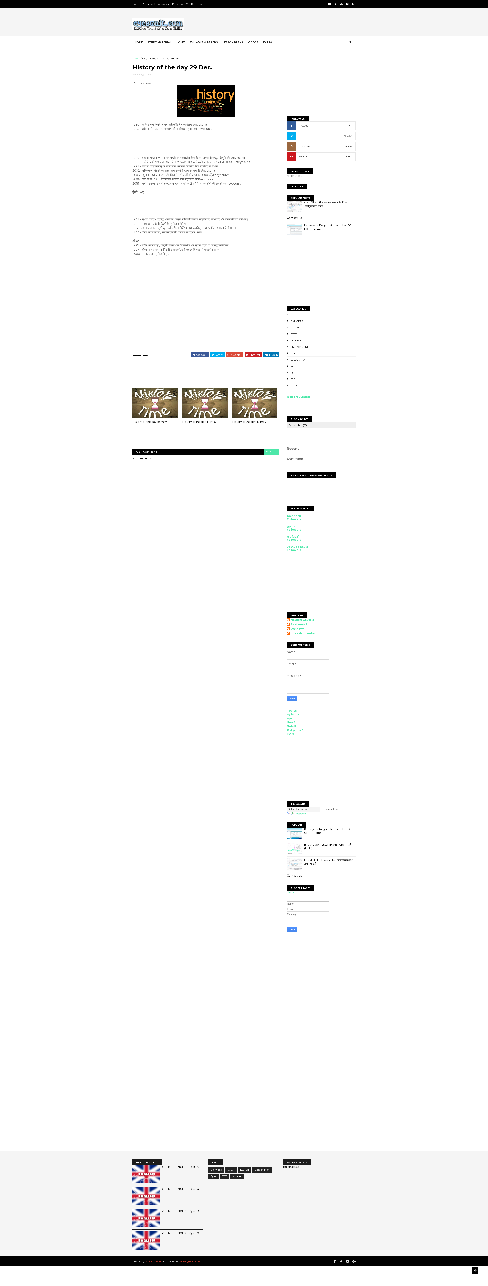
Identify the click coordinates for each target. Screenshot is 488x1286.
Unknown (298, 628)
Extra (267, 42)
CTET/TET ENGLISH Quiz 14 (180, 1189)
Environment (299, 346)
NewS (291, 722)
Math (294, 366)
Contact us (163, 3)
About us (148, 3)
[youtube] (341, 4)
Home (135, 3)
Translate (300, 814)
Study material (159, 42)
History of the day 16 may (249, 422)
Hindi (294, 353)
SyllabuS (293, 714)
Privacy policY (180, 3)
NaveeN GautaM (302, 619)
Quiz (181, 42)
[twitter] (335, 4)
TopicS (292, 710)
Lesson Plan (299, 359)
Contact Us (294, 218)
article (237, 1176)
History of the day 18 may (149, 422)
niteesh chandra (303, 633)
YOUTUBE (303, 157)
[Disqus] (321, 998)
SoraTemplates (153, 1261)
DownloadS (197, 3)
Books (295, 327)
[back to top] (475, 1270)
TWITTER (303, 136)
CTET (294, 334)
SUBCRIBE (347, 157)
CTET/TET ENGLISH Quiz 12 (180, 1233)
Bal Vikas (297, 321)
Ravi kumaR (299, 624)
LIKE (350, 126)
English (296, 340)
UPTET (294, 385)
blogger (271, 451)
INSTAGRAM (304, 146)
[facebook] (329, 4)
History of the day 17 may (199, 422)
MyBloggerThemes (190, 1261)
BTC (293, 314)
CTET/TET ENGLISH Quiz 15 (180, 1167)
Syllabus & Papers (204, 42)
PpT (290, 718)
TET (293, 379)
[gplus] (354, 4)
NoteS (291, 726)
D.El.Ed (244, 1169)
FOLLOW (348, 136)
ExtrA (291, 734)
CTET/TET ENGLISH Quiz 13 (180, 1211)
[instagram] (347, 4)
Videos (253, 42)
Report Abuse (298, 397)
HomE (291, 892)
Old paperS (295, 730)
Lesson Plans (232, 42)
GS (144, 58)
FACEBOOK (304, 126)
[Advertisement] (286, 22)
